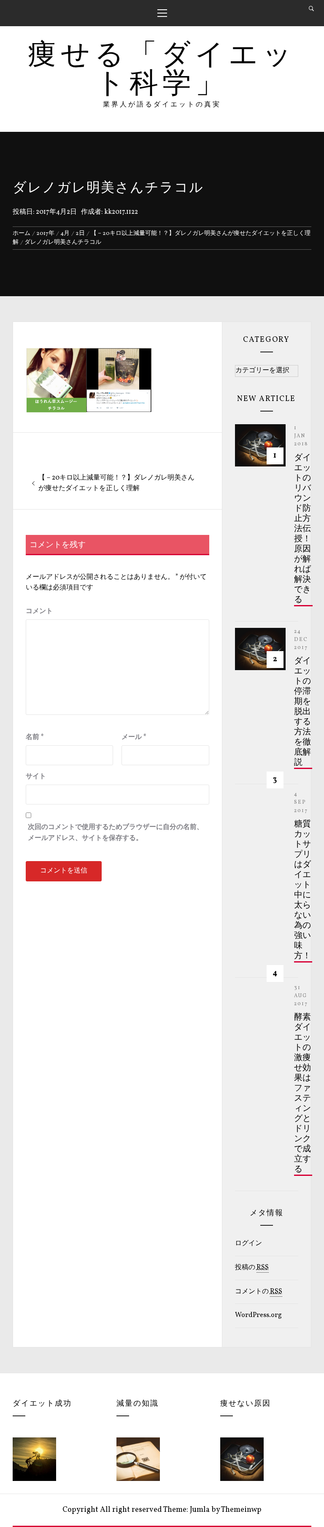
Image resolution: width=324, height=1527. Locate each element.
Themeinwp (241, 1510)
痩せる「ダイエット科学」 (162, 70)
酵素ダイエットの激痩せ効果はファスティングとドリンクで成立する (302, 1093)
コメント (39, 611)
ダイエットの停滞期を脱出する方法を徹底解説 (302, 712)
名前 (35, 737)
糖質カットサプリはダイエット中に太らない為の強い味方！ (302, 890)
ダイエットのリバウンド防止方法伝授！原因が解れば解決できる (302, 529)
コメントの (258, 1291)
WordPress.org (258, 1315)
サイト (36, 776)
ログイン (248, 1243)
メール (134, 737)
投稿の (252, 1267)
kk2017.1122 (121, 212)
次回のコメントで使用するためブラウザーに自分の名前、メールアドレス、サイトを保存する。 (115, 833)
